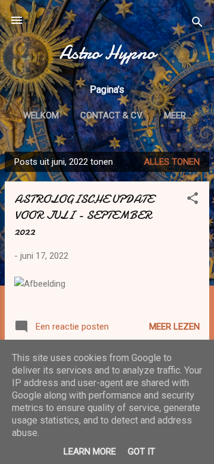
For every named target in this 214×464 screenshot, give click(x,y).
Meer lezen (174, 326)
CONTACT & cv (111, 115)
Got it (141, 451)
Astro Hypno (107, 52)
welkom (41, 115)
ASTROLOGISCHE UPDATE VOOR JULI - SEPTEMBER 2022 (83, 215)
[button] (192, 200)
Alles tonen (172, 161)
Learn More (90, 451)
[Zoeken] (197, 24)
